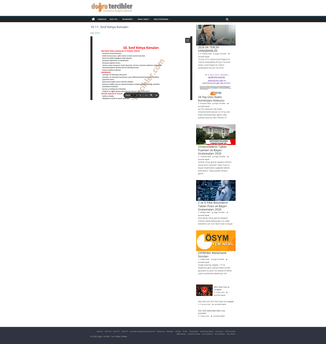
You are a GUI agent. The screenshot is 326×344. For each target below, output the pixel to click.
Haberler (102, 19)
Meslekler (170, 331)
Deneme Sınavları (194, 334)
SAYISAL (178, 331)
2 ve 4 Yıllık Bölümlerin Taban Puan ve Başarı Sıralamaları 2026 (213, 206)
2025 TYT (116, 331)
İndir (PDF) (95, 33)
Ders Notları (231, 334)
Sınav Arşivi (143, 19)
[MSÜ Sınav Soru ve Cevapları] (204, 286)
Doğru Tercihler (220, 54)
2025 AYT (124, 331)
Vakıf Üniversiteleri (206, 331)
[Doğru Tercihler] (111, 4)
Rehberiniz (127, 19)
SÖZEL (185, 331)
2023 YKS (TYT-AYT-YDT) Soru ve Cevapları (216, 301)
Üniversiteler (193, 331)
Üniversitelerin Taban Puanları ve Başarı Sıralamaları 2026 (212, 150)
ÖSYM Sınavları (230, 331)
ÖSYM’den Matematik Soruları (212, 254)
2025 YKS (113, 19)
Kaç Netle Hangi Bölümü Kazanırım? (142, 331)
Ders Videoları (220, 334)
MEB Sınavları (181, 334)
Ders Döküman (161, 19)
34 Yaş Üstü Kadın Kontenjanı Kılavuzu (211, 98)
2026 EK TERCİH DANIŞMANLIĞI (208, 48)
